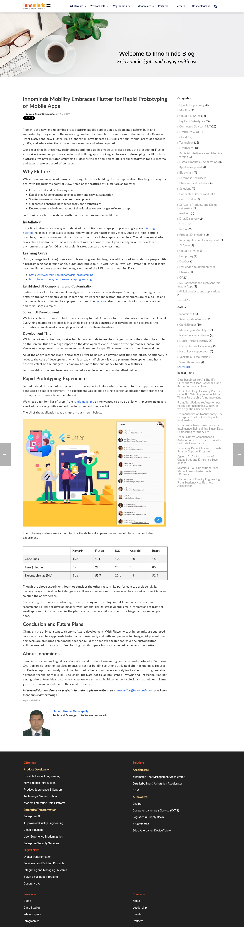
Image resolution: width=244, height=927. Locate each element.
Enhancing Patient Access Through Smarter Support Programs (199, 450)
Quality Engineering (194, 105)
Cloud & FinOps (191, 251)
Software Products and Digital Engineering (197, 206)
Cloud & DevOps (192, 116)
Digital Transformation (37, 856)
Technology (189, 142)
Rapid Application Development (201, 240)
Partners (138, 921)
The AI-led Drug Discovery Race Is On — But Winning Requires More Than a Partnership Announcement (199, 394)
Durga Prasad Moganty (195, 341)
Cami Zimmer (190, 325)
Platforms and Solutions (196, 183)
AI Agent (186, 245)
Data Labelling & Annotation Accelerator (157, 783)
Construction (189, 199)
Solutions (187, 189)
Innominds (188, 314)
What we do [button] (76, 6)
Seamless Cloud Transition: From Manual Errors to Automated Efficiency (197, 471)
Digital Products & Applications (200, 162)
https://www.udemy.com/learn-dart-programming (60, 279)
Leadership (140, 907)
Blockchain (188, 172)
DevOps (186, 261)
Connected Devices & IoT (197, 126)
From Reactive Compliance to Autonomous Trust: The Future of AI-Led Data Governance (200, 440)
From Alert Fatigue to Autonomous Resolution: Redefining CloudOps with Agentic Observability (199, 405)
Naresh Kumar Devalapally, (40, 114)
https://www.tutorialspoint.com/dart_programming (61, 275)
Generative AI (32, 883)
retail (184, 300)
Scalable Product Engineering (42, 776)
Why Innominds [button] (122, 6)
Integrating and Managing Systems (45, 870)
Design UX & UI (191, 132)
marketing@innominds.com (135, 690)
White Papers (32, 914)
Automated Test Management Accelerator (159, 777)
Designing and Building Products (44, 863)
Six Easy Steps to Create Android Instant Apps (198, 284)
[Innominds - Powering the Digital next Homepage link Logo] (34, 6)
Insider (185, 229)
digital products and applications (198, 293)
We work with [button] (97, 6)
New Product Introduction (40, 783)
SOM (136, 790)
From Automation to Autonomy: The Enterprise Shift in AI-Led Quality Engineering (200, 417)
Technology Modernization (40, 796)
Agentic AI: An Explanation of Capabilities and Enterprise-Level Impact (197, 459)
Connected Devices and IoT (198, 194)
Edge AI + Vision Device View (152, 830)
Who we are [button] (144, 6)
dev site (101, 301)
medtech (186, 213)
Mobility (35, 700)
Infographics (31, 921)
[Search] (215, 7)
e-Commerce (141, 824)
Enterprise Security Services (41, 843)
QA (183, 277)
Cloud (185, 137)
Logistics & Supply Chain (148, 817)
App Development (192, 167)
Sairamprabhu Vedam (195, 319)
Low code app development (198, 267)
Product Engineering (194, 235)
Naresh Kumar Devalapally (70, 711)
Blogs (27, 901)
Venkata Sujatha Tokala (195, 357)
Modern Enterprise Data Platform (44, 803)
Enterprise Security (193, 178)
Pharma (186, 272)
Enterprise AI (32, 816)
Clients (137, 914)
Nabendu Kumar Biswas (196, 335)
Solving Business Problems (41, 876)
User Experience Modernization (43, 836)
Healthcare (188, 148)
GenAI (185, 224)
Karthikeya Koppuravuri (196, 351)
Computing (188, 256)
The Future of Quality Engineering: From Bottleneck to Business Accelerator (198, 482)
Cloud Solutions (33, 829)
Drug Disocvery (191, 219)
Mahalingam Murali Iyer (196, 330)
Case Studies (32, 907)
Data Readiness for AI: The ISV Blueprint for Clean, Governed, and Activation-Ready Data (199, 383)
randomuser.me (84, 402)
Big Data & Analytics (194, 121)
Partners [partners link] (163, 6)
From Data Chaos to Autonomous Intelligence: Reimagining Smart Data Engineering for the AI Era (200, 428)
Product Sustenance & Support (43, 789)
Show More (183, 366)
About (136, 901)
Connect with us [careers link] (201, 6)
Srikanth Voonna (191, 362)
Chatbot (137, 803)
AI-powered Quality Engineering (43, 823)
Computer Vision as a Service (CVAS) (156, 810)
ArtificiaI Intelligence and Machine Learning (199, 155)
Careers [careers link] (180, 6)
